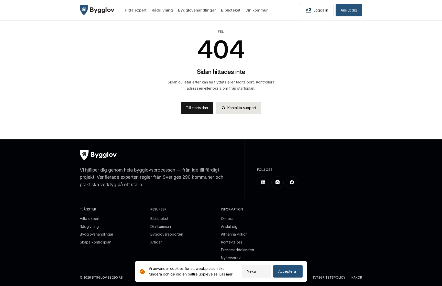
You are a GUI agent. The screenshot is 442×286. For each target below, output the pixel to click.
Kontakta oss (231, 242)
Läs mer (226, 274)
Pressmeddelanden (237, 250)
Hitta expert (136, 10)
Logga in (321, 10)
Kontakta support (241, 107)
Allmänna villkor (234, 234)
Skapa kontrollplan (95, 242)
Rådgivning (162, 10)
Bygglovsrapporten (166, 234)
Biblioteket (230, 10)
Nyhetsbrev (231, 258)
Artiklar (156, 242)
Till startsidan (197, 107)
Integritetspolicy (329, 278)
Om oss (227, 218)
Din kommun (257, 10)
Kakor (356, 278)
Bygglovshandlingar (197, 10)
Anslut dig (349, 10)
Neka (251, 271)
